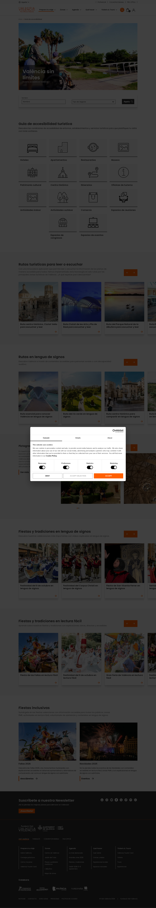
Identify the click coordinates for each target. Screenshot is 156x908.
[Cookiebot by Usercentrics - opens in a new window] (114, 431)
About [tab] (110, 438)
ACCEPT (108, 476)
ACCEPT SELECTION (78, 476)
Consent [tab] (46, 438)
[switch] (66, 467)
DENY (47, 476)
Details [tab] (78, 438)
